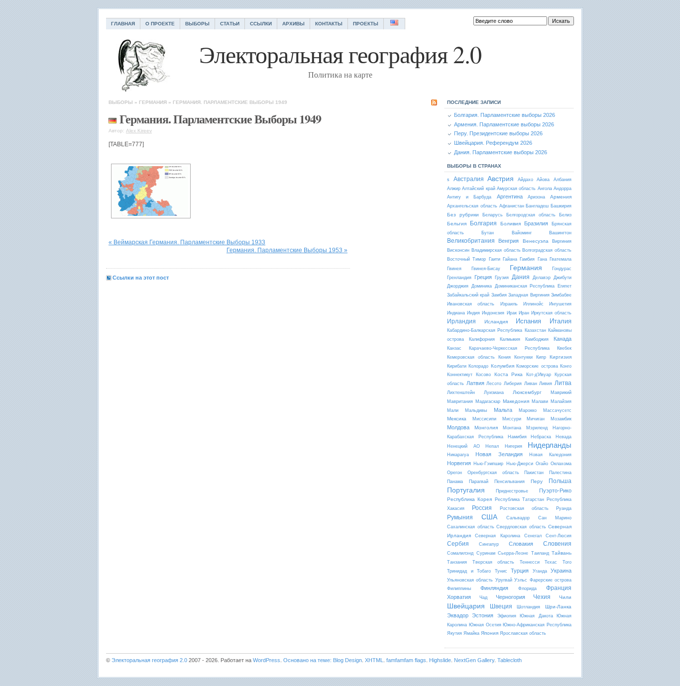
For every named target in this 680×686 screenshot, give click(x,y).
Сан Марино (554, 517)
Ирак (512, 312)
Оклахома (561, 463)
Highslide (440, 660)
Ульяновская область (470, 580)
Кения (504, 357)
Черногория (510, 597)
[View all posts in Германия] (112, 118)
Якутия (454, 633)
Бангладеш (537, 205)
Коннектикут (459, 374)
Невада (563, 436)
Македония (516, 401)
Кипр (541, 357)
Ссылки (261, 23)
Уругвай (503, 580)
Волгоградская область (546, 250)
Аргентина (510, 196)
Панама (455, 481)
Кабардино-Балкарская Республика (484, 330)
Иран (524, 312)
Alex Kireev (139, 130)
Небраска (541, 436)
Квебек (564, 348)
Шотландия (528, 606)
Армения (560, 196)
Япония (489, 633)
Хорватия (459, 597)
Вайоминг (522, 232)
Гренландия (459, 277)
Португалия (466, 490)
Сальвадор (518, 517)
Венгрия (508, 241)
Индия (473, 312)
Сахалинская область (470, 526)
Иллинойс (533, 303)
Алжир (453, 188)
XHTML (374, 660)
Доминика (481, 286)
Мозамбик (561, 418)
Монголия (486, 427)
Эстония (482, 615)
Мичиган (536, 418)
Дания (521, 277)
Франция (558, 588)
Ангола (545, 188)
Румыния (460, 517)
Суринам (485, 553)
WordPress (266, 660)
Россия (482, 507)
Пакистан (534, 472)
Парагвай (478, 481)
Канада (562, 339)
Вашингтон (560, 232)
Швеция (501, 606)
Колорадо (478, 366)
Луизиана (494, 392)
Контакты (328, 23)
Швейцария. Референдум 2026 (493, 143)
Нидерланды (549, 445)
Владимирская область (496, 250)
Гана (542, 259)
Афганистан (511, 205)
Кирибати (456, 366)
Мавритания (460, 401)
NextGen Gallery (474, 660)
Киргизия (560, 357)
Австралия (468, 179)
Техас (551, 562)
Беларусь (492, 214)
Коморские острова (537, 366)
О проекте (160, 23)
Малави (540, 401)
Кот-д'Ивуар (538, 374)
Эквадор (457, 615)
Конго (565, 366)
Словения (557, 543)
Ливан (530, 383)
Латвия (475, 383)
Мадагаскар (487, 401)
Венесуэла (536, 241)
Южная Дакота (536, 615)
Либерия (513, 383)
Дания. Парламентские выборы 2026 (500, 152)
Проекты (365, 23)
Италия (560, 321)
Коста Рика (508, 374)
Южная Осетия (485, 624)
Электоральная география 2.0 (149, 660)
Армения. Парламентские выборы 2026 (504, 124)
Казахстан (535, 330)
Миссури (511, 418)
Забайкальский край (468, 295)
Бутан (487, 232)
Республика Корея (469, 499)
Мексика (456, 418)
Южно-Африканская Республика (537, 624)
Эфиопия (506, 615)
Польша (560, 481)
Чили (565, 597)
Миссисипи (484, 418)
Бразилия (536, 223)
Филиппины (459, 588)
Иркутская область (551, 312)
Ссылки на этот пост (141, 278)
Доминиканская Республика (525, 286)
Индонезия (493, 312)
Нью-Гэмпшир (488, 463)
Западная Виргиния (528, 295)
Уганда (540, 571)
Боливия (510, 223)
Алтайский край (478, 188)
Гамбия (527, 259)
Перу (537, 481)
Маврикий (561, 392)
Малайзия (561, 401)
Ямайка (471, 633)
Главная (123, 23)
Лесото (493, 383)
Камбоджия (537, 339)
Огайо (542, 463)
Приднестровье (512, 491)
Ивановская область (470, 303)
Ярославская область (523, 633)
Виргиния (561, 241)
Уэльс (520, 580)
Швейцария (466, 606)
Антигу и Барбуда (469, 197)
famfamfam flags (406, 660)
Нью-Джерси (519, 463)
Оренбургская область (493, 472)
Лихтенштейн (461, 392)
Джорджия (457, 286)
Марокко (528, 410)
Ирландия (461, 321)
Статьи (229, 23)
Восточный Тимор (466, 259)
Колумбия (502, 366)
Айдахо (525, 179)
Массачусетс (557, 410)
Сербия (458, 543)
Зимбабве (561, 295)
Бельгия (456, 223)
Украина (561, 571)
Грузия (502, 277)
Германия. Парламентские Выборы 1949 (230, 102)
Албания (562, 179)
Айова (543, 179)
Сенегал (533, 535)
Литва (563, 383)
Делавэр (542, 277)
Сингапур (489, 544)
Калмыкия (510, 339)
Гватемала (560, 259)
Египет (564, 286)
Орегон (454, 472)
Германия (153, 102)
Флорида (527, 588)
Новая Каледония (550, 454)
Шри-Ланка (558, 606)
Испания (528, 321)
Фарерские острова (550, 580)
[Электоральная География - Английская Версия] (394, 23)
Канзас (454, 348)
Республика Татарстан (519, 499)
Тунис (501, 571)
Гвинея (454, 268)
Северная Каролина (497, 535)
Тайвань (561, 553)
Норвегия (459, 463)
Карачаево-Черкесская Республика (509, 348)
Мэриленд (537, 427)
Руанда (563, 508)
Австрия (500, 179)
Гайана (510, 259)
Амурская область (516, 188)
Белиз (565, 214)
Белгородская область (531, 214)
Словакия (521, 544)
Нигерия (513, 446)
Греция (483, 277)
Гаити (494, 259)
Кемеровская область (471, 357)
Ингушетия (560, 303)
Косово (483, 374)
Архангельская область (472, 205)
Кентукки (523, 357)
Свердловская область (521, 526)
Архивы (293, 23)
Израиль (509, 303)
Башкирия (561, 205)
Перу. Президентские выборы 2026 (498, 133)
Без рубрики (463, 214)
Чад (483, 597)
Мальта (503, 410)
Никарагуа (458, 454)
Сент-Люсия (558, 535)
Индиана (456, 312)
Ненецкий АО (463, 446)
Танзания (457, 562)
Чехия (542, 596)
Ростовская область (524, 508)
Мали (452, 410)
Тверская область (493, 562)
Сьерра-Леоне (513, 553)
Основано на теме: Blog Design (322, 660)
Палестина (560, 472)
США (489, 517)
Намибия (517, 436)
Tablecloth (509, 660)
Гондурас (561, 268)
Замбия (499, 295)
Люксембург (527, 392)
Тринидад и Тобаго (469, 571)
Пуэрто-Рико (555, 490)
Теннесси (530, 562)
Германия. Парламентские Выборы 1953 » (287, 250)
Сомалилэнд (460, 553)
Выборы (197, 23)
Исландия (496, 321)
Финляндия (494, 588)
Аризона (536, 197)
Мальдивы (476, 410)
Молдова (458, 427)
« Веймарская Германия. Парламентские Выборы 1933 (187, 242)
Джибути (562, 277)
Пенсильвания (509, 481)
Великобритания (471, 240)
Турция (520, 571)
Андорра (562, 188)
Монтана (512, 427)
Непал (492, 446)
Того (567, 562)
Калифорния (482, 339)
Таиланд (540, 553)
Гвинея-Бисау (485, 268)
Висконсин (458, 250)
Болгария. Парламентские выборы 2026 (504, 115)
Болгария (483, 223)
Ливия (545, 383)
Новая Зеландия (498, 454)
